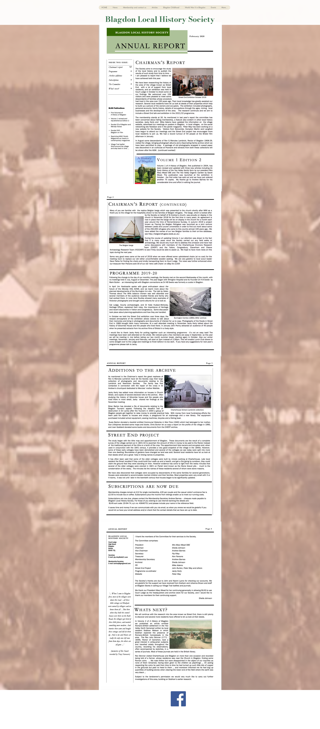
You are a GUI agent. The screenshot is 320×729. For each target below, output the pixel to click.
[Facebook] (178, 698)
